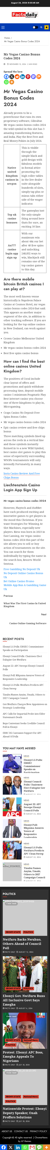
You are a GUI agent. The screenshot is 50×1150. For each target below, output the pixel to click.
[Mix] (38, 76)
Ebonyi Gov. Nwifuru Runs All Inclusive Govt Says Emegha (24, 1000)
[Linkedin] (22, 76)
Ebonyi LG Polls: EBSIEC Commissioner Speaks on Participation (33, 766)
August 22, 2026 (33, 857)
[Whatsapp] (6, 82)
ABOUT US (7, 1131)
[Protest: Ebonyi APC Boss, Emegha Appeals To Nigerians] (25, 1031)
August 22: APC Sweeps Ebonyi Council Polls (32, 807)
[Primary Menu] (3, 27)
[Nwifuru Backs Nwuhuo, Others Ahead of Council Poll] (25, 918)
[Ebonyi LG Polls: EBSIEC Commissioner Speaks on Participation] (12, 763)
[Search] (41, 27)
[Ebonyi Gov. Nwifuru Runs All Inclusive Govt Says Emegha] (25, 974)
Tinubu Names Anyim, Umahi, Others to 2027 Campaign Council (34, 873)
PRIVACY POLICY (38, 1131)
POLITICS (28, 932)
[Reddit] (17, 76)
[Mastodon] (33, 76)
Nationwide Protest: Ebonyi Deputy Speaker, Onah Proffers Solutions (25, 1112)
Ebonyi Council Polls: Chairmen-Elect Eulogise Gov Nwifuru (22, 658)
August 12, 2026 (26, 952)
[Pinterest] (28, 76)
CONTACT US (21, 1131)
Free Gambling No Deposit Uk (22, 569)
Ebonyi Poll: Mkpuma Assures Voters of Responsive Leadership (34, 831)
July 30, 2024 (24, 1065)
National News (31, 1040)
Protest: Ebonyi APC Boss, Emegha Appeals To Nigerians (23, 1056)
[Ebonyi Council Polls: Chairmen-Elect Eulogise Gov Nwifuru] (12, 785)
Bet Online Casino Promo (19, 581)
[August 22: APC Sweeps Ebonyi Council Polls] (12, 806)
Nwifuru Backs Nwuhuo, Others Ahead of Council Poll (22, 943)
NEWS (26, 756)
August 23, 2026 (33, 795)
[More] (11, 82)
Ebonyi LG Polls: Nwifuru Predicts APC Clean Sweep (34, 850)
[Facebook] (6, 76)
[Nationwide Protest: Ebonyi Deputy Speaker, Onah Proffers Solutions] (25, 1087)
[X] (11, 76)
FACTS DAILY (10, 952)
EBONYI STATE (13, 932)
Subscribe (46, 27)
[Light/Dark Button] (35, 27)
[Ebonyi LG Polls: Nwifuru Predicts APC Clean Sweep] (12, 850)
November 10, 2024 (17, 64)
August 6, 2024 (25, 1008)
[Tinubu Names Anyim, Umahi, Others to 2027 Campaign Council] (12, 871)
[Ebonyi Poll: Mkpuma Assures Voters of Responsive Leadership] (12, 828)
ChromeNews (41, 1137)
